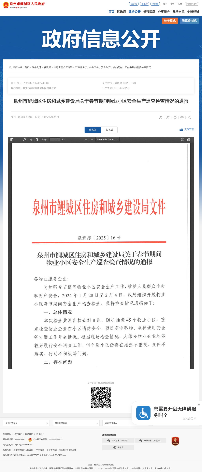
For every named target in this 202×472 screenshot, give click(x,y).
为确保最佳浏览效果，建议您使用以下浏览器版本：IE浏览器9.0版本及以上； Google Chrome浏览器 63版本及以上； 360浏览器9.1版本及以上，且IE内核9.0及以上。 (101, 468)
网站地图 (29, 434)
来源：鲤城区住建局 (21, 117)
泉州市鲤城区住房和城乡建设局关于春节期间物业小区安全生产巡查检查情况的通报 (101, 101)
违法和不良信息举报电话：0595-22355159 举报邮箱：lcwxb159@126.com (34, 455)
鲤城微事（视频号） (153, 440)
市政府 (155, 4)
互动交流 (178, 11)
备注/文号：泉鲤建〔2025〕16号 (119, 83)
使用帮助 (7, 434)
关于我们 (18, 434)
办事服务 (164, 11)
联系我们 (40, 434)
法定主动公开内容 (63, 67)
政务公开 (135, 11)
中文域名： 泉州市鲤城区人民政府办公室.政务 (56, 450)
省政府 (145, 4)
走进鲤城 (193, 11)
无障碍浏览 (189, 20)
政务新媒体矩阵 (109, 435)
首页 (111, 11)
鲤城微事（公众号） (120, 440)
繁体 (165, 4)
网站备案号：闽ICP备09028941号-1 (18, 445)
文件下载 (189, 129)
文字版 (109, 129)
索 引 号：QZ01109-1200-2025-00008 (30, 83)
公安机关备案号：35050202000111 (48, 439)
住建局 (47, 67)
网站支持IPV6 (191, 4)
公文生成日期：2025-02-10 (116, 88)
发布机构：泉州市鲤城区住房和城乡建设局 (33, 88)
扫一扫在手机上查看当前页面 (101, 383)
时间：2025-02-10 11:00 (47, 117)
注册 (180, 4)
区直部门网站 (111, 423)
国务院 (134, 4)
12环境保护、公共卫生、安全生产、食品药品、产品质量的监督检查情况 (113, 67)
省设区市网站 (11, 423)
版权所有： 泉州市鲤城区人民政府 (18, 450)
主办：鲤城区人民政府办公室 (101, 465)
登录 (172, 4)
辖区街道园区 (61, 423)
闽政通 (120, 447)
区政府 (121, 11)
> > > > (88, 67)
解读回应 (149, 11)
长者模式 (170, 20)
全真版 (92, 129)
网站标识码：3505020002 (14, 439)
